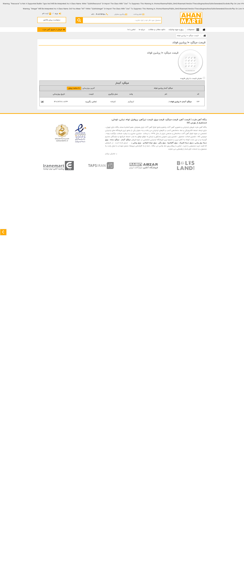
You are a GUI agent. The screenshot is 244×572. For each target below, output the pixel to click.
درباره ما (142, 29)
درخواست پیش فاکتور (51, 20)
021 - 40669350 (98, 14)
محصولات (191, 29)
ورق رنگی (161, 143)
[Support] (3, 232)
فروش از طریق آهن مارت (52, 29)
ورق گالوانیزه (172, 143)
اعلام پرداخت (137, 14)
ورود (56, 13)
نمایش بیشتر (110, 153)
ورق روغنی (137, 143)
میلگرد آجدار (126, 140)
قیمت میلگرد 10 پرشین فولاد (187, 35)
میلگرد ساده (114, 140)
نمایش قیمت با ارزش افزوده (191, 78)
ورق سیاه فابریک (185, 143)
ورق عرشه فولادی (149, 143)
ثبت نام (45, 13)
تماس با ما (131, 29)
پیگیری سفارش (119, 14)
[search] (79, 20)
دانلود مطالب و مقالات (156, 29)
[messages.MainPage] (205, 36)
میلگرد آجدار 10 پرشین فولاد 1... (180, 101)
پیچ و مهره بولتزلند (176, 29)
